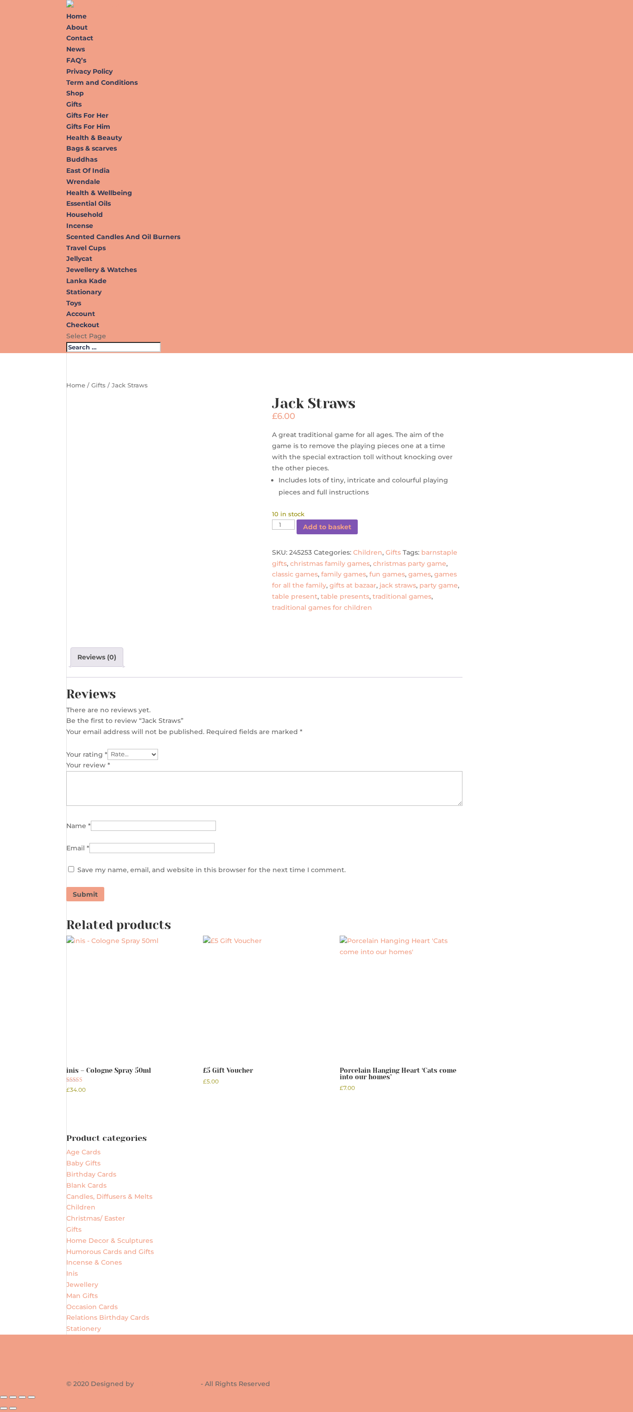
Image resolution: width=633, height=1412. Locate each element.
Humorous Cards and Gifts (110, 1251)
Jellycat (79, 258)
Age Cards (83, 1152)
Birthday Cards (91, 1174)
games (419, 574)
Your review (88, 765)
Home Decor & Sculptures (109, 1240)
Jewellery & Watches (101, 270)
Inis (72, 1273)
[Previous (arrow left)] (3, 1408)
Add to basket (327, 527)
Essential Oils (88, 203)
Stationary (83, 292)
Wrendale (83, 181)
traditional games (402, 596)
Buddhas (81, 159)
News (75, 49)
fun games (387, 574)
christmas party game (409, 563)
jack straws (398, 585)
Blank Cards (86, 1185)
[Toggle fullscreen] (13, 1397)
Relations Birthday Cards (107, 1317)
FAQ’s (76, 60)
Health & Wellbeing (99, 193)
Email (77, 848)
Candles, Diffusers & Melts (109, 1196)
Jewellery (82, 1284)
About (77, 27)
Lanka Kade (87, 281)
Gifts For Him (88, 126)
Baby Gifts (83, 1163)
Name (78, 826)
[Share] (22, 1397)
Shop (75, 93)
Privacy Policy (89, 71)
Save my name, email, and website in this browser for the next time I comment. (211, 870)
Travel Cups (86, 248)
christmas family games (330, 563)
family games (343, 574)
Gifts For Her (87, 115)
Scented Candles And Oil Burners (123, 237)
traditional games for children (322, 607)
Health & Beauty (94, 137)
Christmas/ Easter (95, 1218)
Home (76, 16)
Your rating (87, 754)
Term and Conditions (102, 82)
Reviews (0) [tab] (96, 657)
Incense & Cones (94, 1262)
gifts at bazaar (352, 585)
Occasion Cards (92, 1307)
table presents (345, 596)
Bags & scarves (91, 148)
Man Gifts (82, 1296)
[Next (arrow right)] (13, 1408)
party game (438, 585)
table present (294, 596)
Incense (79, 226)
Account (80, 314)
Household (84, 214)
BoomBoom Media (167, 1384)
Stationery (83, 1328)
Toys (73, 303)
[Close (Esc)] (31, 1397)
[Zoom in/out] (3, 1397)
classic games (295, 574)
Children (367, 552)
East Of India (88, 170)
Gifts (74, 104)
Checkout (82, 325)
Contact (79, 38)
